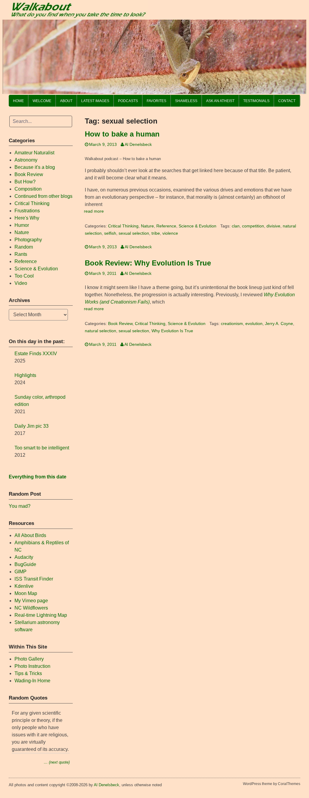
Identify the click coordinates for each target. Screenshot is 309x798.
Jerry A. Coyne (279, 323)
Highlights (25, 375)
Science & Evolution (197, 226)
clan (236, 226)
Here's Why (26, 217)
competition (253, 226)
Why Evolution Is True (172, 331)
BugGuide (25, 564)
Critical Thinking (123, 226)
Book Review (120, 323)
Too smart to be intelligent (41, 447)
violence (170, 233)
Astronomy (25, 159)
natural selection (100, 331)
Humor (21, 225)
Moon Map (25, 593)
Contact (286, 101)
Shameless (186, 101)
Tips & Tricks (28, 673)
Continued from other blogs (43, 196)
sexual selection (134, 233)
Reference (166, 226)
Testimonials (256, 101)
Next (298, 55)
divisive (273, 226)
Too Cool (24, 275)
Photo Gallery (29, 658)
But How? (25, 181)
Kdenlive (23, 586)
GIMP (20, 571)
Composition (28, 188)
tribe (155, 233)
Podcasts (128, 101)
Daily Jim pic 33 (31, 426)
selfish (110, 233)
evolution (254, 323)
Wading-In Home (32, 680)
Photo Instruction (32, 666)
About (66, 101)
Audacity (23, 557)
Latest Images (95, 101)
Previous (10, 55)
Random (23, 246)
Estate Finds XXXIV (35, 353)
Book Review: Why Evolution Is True (148, 263)
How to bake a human (122, 134)
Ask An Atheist (220, 101)
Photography (28, 239)
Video (20, 283)
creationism (232, 323)
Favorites (156, 101)
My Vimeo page (31, 600)
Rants (20, 254)
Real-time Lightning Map (40, 615)
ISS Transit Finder (33, 578)
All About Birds (30, 535)
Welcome (42, 101)
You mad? (19, 506)
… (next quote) (57, 762)
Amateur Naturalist (34, 152)
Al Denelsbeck (138, 144)
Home (18, 101)
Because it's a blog (34, 167)
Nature (147, 226)
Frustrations (27, 210)
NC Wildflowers (31, 607)
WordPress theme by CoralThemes (271, 784)
